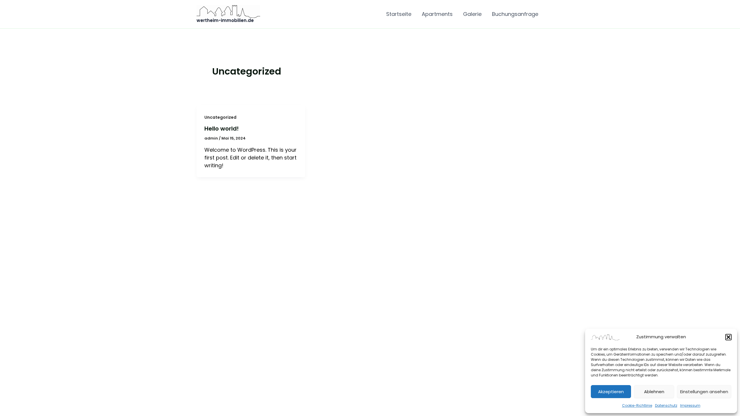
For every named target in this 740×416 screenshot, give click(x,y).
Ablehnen (654, 392)
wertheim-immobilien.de (225, 20)
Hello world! (221, 129)
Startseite (398, 14)
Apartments (437, 14)
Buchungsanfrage (515, 14)
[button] (728, 337)
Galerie (472, 14)
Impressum (690, 405)
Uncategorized (220, 117)
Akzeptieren (611, 392)
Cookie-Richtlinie (637, 405)
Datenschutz (666, 405)
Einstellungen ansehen (704, 392)
